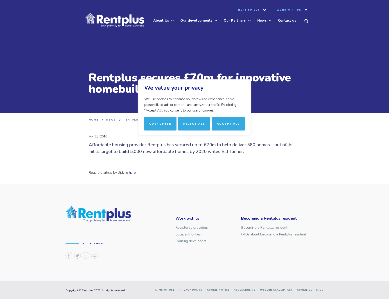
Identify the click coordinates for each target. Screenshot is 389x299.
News (262, 21)
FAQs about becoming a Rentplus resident (273, 234)
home (93, 119)
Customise (160, 124)
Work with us (289, 10)
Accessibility (245, 290)
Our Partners (235, 21)
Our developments (196, 21)
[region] (194, 149)
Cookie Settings (310, 290)
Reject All (194, 124)
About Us (161, 21)
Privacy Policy (191, 290)
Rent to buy (249, 10)
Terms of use (164, 290)
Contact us (287, 21)
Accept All (228, 124)
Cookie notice (218, 290)
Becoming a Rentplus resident (264, 227)
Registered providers (191, 227)
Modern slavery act (276, 290)
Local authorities (188, 234)
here (132, 172)
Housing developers (190, 241)
